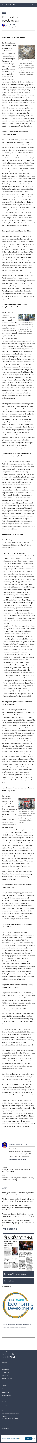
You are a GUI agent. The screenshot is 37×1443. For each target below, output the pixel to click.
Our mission (5, 1369)
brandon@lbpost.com (16, 1149)
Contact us (5, 1375)
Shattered (10, 1417)
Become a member (7, 1378)
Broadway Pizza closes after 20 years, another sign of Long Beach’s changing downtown (16, 1207)
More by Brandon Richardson (17, 1159)
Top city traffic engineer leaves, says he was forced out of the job (18, 1194)
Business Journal (6, 1395)
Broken (10, 1412)
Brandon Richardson (13, 25)
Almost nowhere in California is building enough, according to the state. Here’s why (18, 1215)
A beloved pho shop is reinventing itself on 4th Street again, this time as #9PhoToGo (18, 1200)
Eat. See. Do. (5, 1392)
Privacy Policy (5, 1372)
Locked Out (8, 1407)
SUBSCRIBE (5, 1429)
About (3, 1366)
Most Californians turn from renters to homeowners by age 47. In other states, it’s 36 (18, 1222)
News (4, 12)
